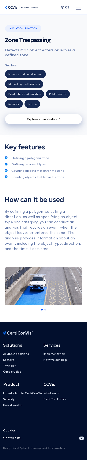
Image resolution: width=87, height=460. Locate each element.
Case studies (12, 371)
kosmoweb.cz (56, 448)
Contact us (12, 438)
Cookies (9, 430)
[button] (42, 309)
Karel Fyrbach (21, 448)
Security (9, 399)
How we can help (55, 360)
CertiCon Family (55, 399)
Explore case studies (42, 119)
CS (67, 7)
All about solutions (16, 354)
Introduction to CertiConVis (22, 393)
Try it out (9, 366)
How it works (12, 405)
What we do (52, 393)
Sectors (8, 360)
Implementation (54, 354)
